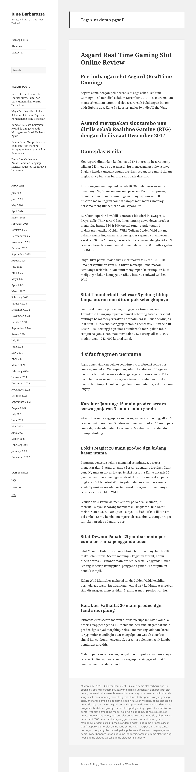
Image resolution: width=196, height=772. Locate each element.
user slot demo (136, 737)
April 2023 (17, 432)
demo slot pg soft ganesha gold (99, 704)
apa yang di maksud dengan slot (135, 689)
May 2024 (17, 352)
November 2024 (20, 316)
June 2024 (17, 346)
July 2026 (16, 193)
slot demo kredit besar (105, 723)
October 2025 (19, 248)
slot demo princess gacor (154, 723)
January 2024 (19, 377)
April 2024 (17, 359)
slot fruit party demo (93, 726)
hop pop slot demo (122, 715)
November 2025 (20, 242)
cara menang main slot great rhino (115, 697)
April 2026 (17, 211)
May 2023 (17, 426)
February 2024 (19, 371)
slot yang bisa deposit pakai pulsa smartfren (119, 730)
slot (13, 494)
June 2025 (17, 273)
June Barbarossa (28, 14)
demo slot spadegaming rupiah (134, 708)
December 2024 (20, 309)
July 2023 (16, 414)
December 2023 (20, 383)
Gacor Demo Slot (116, 686)
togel (14, 480)
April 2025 (17, 285)
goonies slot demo (99, 715)
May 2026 (17, 205)
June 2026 (17, 199)
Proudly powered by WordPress (119, 764)
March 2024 (18, 365)
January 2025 (19, 303)
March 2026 (18, 217)
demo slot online (162, 700)
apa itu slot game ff (104, 689)
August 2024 (18, 334)
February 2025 (19, 297)
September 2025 (21, 254)
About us (16, 46)
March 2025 (18, 291)
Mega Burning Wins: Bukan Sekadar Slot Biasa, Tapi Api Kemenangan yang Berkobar (28, 115)
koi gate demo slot (145, 715)
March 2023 (18, 438)
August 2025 (18, 260)
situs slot (16, 487)
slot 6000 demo (97, 719)
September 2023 (21, 402)
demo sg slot (106, 700)
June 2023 (17, 420)
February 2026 (19, 223)
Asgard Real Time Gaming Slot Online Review (126, 58)
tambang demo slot (149, 734)
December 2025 (20, 236)
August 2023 (18, 408)
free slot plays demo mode (104, 711)
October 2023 (19, 395)
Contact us (17, 52)
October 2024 (19, 322)
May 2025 (17, 279)
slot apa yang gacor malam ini (125, 719)
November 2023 (20, 389)
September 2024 (21, 328)
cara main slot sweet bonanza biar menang (114, 693)
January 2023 (19, 451)
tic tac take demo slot (113, 737)
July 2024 (16, 340)
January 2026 (19, 230)
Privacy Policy (19, 40)
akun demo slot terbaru (145, 686)
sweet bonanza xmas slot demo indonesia (113, 734)
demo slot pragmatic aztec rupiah (138, 704)
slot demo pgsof (128, 723)
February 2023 (19, 445)
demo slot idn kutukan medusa (133, 700)
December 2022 (20, 457)
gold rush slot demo (132, 711)
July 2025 (16, 266)
